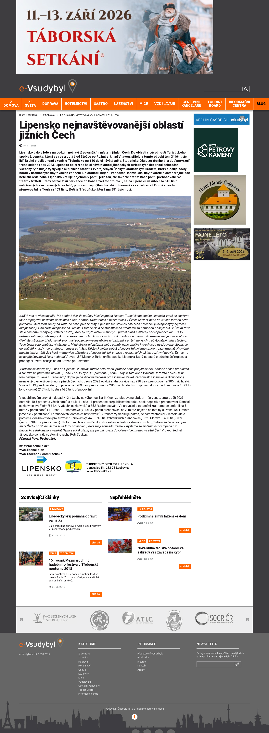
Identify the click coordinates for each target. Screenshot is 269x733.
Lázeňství (123, 104)
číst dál (96, 542)
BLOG (261, 104)
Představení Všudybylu (150, 653)
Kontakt (141, 665)
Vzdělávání (164, 104)
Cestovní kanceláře (191, 103)
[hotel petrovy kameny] (216, 149)
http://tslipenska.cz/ (34, 446)
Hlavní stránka (28, 115)
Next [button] (248, 620)
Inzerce (141, 661)
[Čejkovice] (220, 199)
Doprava (50, 104)
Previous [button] (21, 620)
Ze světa (30, 103)
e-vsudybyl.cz (27, 654)
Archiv (141, 669)
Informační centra (239, 103)
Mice (143, 104)
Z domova (11, 103)
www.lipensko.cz (31, 450)
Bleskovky (143, 657)
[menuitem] (11, 104)
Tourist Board (215, 103)
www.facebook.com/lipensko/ (41, 454)
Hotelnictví (76, 104)
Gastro (101, 104)
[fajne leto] (222, 244)
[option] (43, 620)
